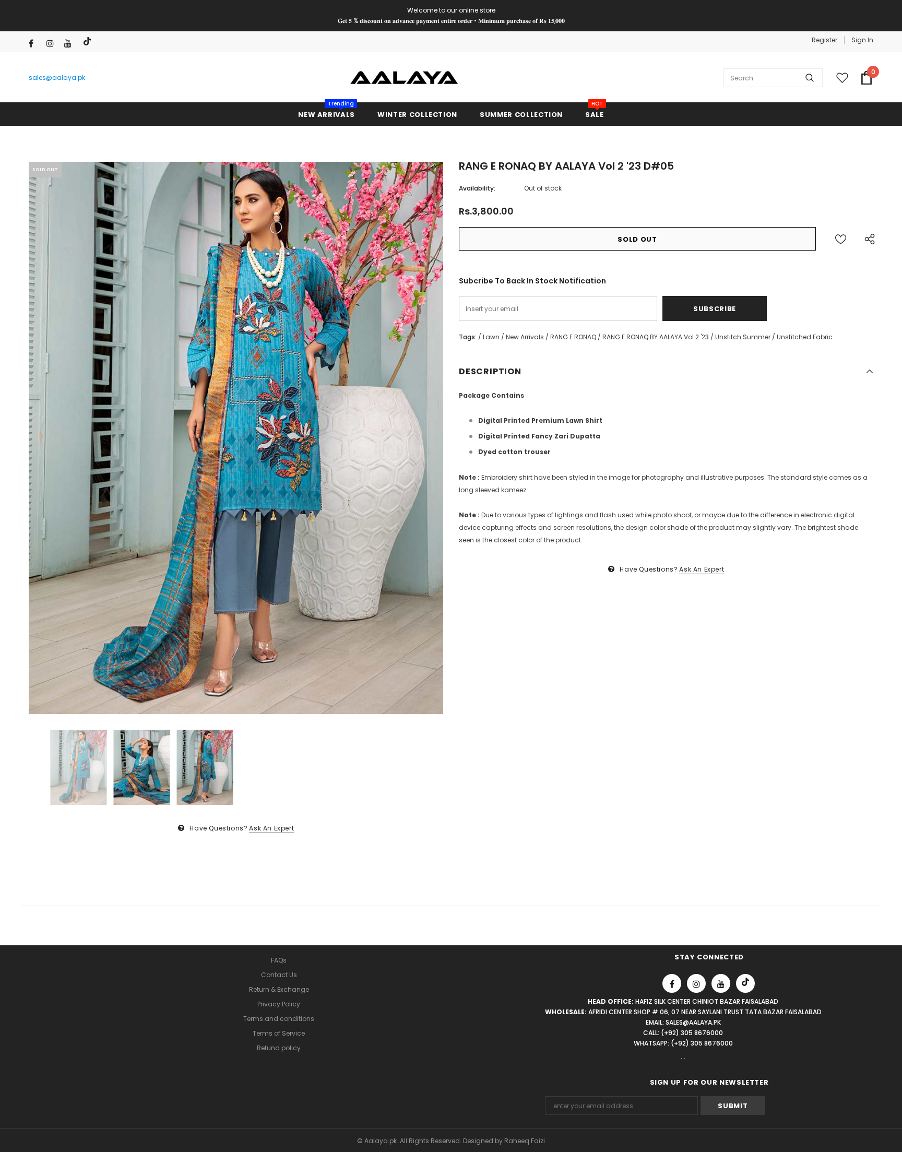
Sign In (862, 39)
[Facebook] (35, 43)
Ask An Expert (271, 828)
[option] (236, 438)
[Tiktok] (88, 41)
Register (824, 39)
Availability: (477, 188)
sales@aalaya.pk (57, 77)
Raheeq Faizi (524, 1140)
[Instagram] (53, 43)
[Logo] (404, 78)
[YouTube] (70, 43)
